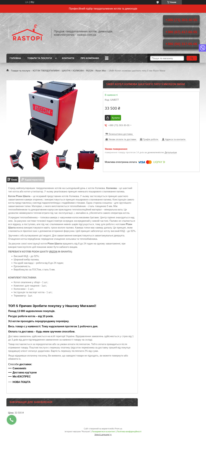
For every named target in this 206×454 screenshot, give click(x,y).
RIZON (89, 70)
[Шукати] (192, 58)
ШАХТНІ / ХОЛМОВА (73, 70)
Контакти (68, 58)
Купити (116, 117)
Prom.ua (118, 429)
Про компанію (90, 58)
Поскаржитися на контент (103, 431)
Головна (15, 58)
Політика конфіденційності (129, 431)
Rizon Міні (100, 70)
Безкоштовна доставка (121, 134)
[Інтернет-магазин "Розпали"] (27, 33)
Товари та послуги (39, 58)
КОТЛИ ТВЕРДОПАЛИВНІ (46, 70)
